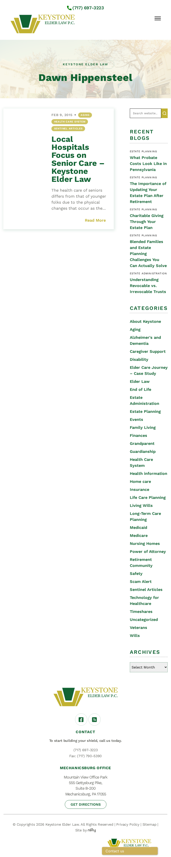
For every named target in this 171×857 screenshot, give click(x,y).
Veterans (138, 627)
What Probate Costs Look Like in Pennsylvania (148, 163)
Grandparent (142, 443)
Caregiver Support (148, 351)
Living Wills (141, 505)
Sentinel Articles (68, 128)
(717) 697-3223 (88, 7)
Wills (135, 635)
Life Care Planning (148, 497)
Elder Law (140, 381)
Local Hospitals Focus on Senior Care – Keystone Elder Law (78, 159)
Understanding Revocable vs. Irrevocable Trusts (148, 285)
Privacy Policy (127, 824)
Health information (148, 473)
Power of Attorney (148, 551)
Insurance (139, 489)
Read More (95, 220)
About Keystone (145, 321)
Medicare (139, 535)
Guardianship (143, 451)
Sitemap (149, 824)
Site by (81, 830)
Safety (136, 573)
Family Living (143, 427)
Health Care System (70, 121)
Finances (138, 435)
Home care (140, 481)
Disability (139, 359)
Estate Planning (145, 411)
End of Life (140, 389)
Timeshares (141, 611)
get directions (86, 804)
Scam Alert (141, 581)
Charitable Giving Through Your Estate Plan (146, 221)
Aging (85, 114)
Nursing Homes (145, 543)
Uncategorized (144, 619)
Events (136, 419)
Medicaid (138, 527)
